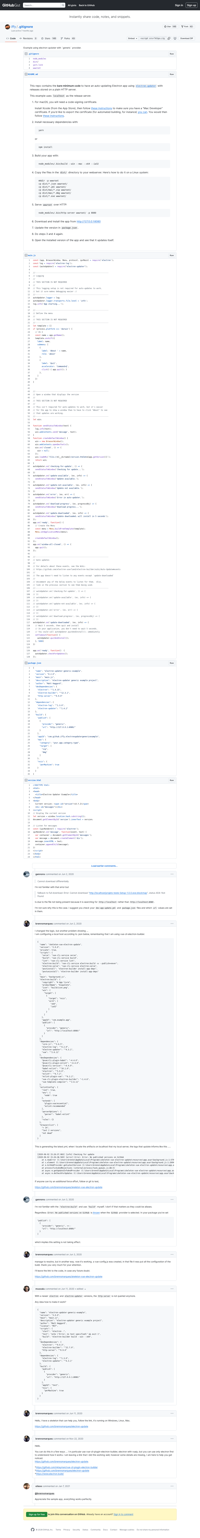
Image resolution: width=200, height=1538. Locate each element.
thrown (96, 1212)
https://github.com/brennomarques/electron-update (61, 1426)
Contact (113, 1529)
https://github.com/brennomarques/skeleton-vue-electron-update (68, 1187)
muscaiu (40, 1288)
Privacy (66, 1529)
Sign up (191, 5)
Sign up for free (37, 1514)
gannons (40, 874)
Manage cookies (127, 1529)
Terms (58, 1529)
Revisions (29, 38)
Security (76, 1529)
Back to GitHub (87, 5)
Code (13, 38)
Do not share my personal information (153, 1529)
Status (85, 1529)
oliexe (38, 1486)
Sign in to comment (123, 1514)
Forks (69, 38)
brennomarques (44, 923)
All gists (72, 5)
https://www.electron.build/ (50, 1473)
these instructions (101, 108)
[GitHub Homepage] (33, 1530)
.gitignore (25, 27)
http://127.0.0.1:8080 (89, 221)
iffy (13, 27)
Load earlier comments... (104, 865)
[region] (100, 63)
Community (96, 1529)
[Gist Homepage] (11, 5)
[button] (169, 38)
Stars (50, 38)
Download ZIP (186, 38)
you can (142, 112)
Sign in (179, 5)
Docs (105, 1529)
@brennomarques (44, 1493)
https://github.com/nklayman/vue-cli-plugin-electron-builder (67, 1467)
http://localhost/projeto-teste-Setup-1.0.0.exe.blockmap (118, 892)
